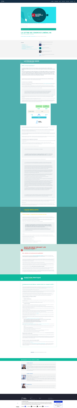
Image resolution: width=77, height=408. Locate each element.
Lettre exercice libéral (31, 23)
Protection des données (50, 398)
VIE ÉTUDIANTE (71, 1)
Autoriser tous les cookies (58, 401)
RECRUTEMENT (67, 1)
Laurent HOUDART (30, 373)
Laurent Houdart (26, 23)
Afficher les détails (47, 406)
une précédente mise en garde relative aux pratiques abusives (38, 343)
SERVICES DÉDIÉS (56, 1)
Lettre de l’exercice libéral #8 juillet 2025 (45, 47)
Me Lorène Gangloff (28, 36)
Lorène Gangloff (35, 23)
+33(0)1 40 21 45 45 (33, 399)
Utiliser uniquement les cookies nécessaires (58, 406)
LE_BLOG (60, 1)
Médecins (39, 23)
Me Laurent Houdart (23, 36)
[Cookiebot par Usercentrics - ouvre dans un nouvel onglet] (17, 406)
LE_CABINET (52, 1)
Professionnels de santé (43, 23)
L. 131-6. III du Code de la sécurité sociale (47, 83)
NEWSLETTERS (63, 1)
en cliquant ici (37, 313)
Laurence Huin (22, 23)
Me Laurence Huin (33, 36)
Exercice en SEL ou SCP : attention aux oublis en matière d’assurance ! (48, 54)
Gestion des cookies (50, 399)
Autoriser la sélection (58, 403)
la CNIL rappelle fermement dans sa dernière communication (32, 318)
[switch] (31, 406)
